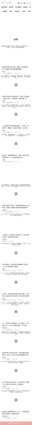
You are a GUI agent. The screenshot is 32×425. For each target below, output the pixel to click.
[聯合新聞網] (2, 2)
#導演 (3, 130)
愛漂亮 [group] (11, 7)
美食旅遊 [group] (4, 7)
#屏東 (3, 269)
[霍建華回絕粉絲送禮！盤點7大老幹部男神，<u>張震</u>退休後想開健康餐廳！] (16, 55)
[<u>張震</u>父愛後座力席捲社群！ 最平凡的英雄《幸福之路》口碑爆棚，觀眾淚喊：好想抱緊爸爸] (16, 85)
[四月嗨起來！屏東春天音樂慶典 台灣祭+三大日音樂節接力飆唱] (16, 253)
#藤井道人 (5, 328)
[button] (30, 3)
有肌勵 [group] (25, 7)
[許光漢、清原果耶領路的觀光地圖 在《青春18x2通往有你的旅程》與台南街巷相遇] (16, 282)
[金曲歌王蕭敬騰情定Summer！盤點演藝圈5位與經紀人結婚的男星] (16, 400)
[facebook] (24, 3)
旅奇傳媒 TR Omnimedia (9, 270)
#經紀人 (4, 357)
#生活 (3, 298)
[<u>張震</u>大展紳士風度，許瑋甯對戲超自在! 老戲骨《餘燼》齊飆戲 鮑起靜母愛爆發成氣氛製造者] (16, 194)
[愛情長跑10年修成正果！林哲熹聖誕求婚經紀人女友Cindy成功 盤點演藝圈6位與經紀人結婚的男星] (16, 341)
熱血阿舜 (4, 241)
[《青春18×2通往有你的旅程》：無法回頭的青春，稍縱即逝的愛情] (16, 223)
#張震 (3, 101)
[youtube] (19, 3)
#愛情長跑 (5, 416)
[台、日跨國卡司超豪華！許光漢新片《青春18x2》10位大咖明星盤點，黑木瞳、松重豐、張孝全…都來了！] (16, 312)
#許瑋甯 (4, 210)
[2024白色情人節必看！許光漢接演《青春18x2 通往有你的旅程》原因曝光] (16, 370)
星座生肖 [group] (17, 11)
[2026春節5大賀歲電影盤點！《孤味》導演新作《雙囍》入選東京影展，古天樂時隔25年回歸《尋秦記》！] (16, 114)
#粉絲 (3, 71)
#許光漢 (4, 239)
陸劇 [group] (11, 11)
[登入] (27, 3)
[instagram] (21, 3)
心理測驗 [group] (4, 11)
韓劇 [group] (24, 11)
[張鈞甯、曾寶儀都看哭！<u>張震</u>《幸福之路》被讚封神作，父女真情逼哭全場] (16, 144)
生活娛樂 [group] (18, 7)
